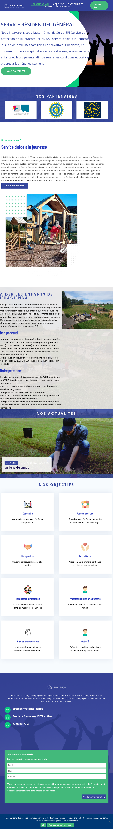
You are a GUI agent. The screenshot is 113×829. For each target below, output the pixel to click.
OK (43, 825)
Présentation (40, 4)
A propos (58, 4)
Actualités (52, 7)
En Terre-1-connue (17, 467)
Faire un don (98, 5)
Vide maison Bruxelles (11, 276)
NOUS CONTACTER (16, 71)
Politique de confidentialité (60, 825)
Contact (68, 7)
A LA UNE (11, 463)
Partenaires (75, 4)
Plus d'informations (15, 185)
